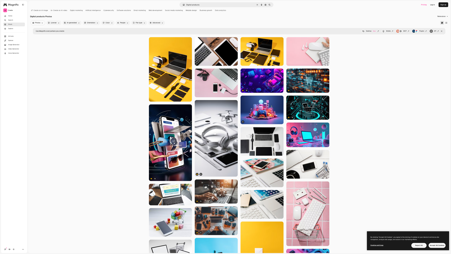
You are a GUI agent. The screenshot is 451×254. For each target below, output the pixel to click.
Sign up (443, 5)
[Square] (446, 23)
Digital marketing (76, 10)
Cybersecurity (108, 10)
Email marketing (140, 10)
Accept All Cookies (437, 245)
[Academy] (9, 249)
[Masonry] (442, 23)
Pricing (424, 5)
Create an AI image (40, 10)
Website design (191, 10)
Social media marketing (174, 10)
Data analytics (220, 10)
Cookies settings (376, 245)
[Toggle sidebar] (23, 5)
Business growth (206, 10)
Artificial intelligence (93, 10)
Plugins (421, 31)
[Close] (442, 31)
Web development (155, 10)
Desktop (371, 31)
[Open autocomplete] (183, 5)
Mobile (388, 31)
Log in (432, 5)
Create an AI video (60, 10)
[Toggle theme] (14, 249)
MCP (405, 31)
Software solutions (124, 10)
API (435, 31)
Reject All (419, 245)
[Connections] (5, 249)
